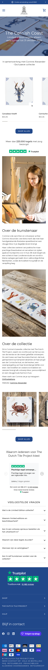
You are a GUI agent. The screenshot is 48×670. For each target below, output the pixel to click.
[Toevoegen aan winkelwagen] (32, 105)
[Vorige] (3, 2)
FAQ (4, 663)
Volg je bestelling (32, 661)
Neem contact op (11, 661)
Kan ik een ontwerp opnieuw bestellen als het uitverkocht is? (21, 530)
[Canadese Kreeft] (19, 91)
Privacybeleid (31, 663)
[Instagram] (8, 633)
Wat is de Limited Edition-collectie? (18, 510)
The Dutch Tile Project (16, 658)
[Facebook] (3, 633)
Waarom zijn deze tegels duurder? (17, 540)
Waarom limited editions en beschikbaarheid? (14, 519)
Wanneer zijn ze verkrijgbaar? (15, 548)
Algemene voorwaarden (15, 666)
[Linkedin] (13, 633)
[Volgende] (45, 2)
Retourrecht (37, 666)
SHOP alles (24, 131)
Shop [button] (4, 598)
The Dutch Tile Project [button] (14, 606)
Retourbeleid (14, 663)
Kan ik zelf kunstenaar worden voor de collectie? (19, 557)
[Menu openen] (6, 10)
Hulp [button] (4, 614)
